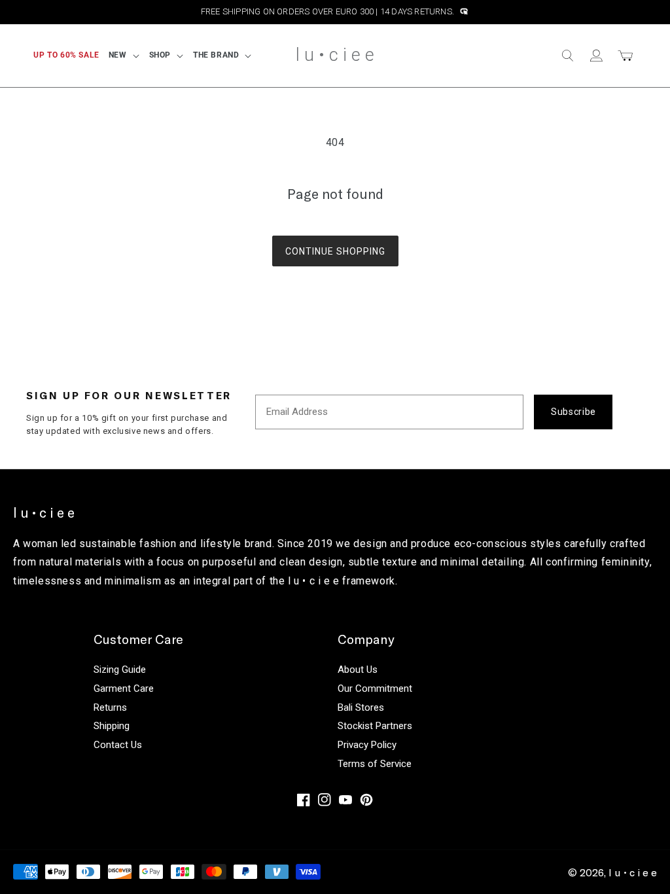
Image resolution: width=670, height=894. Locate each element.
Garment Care (124, 688)
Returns (110, 707)
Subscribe (573, 411)
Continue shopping (335, 251)
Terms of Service (375, 764)
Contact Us (118, 745)
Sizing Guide (120, 669)
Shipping (112, 726)
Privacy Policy (367, 745)
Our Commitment (375, 688)
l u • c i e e (632, 872)
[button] (124, 55)
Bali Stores (361, 707)
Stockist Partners (375, 726)
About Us (358, 669)
